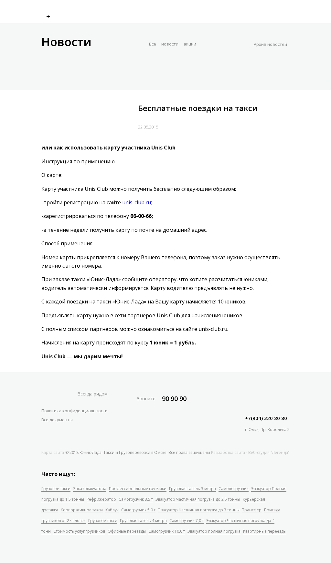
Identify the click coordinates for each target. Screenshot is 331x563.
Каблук (112, 510)
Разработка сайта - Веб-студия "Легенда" (250, 452)
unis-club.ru (136, 202)
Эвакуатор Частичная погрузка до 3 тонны (199, 510)
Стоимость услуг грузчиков (79, 531)
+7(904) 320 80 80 (266, 418)
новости (169, 44)
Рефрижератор (101, 499)
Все (152, 44)
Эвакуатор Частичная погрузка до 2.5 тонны (197, 499)
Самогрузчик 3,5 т (136, 499)
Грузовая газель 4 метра (143, 520)
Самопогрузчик (234, 488)
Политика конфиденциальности (74, 411)
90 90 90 (174, 398)
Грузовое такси (55, 488)
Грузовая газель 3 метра (192, 488)
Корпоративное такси (82, 510)
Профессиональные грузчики (137, 488)
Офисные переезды (127, 531)
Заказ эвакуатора (89, 488)
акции (190, 44)
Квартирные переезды (264, 531)
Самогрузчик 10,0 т (166, 531)
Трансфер (252, 510)
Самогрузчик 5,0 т (138, 510)
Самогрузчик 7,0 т (186, 520)
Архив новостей (270, 44)
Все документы (57, 420)
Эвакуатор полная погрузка (213, 531)
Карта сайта (52, 452)
